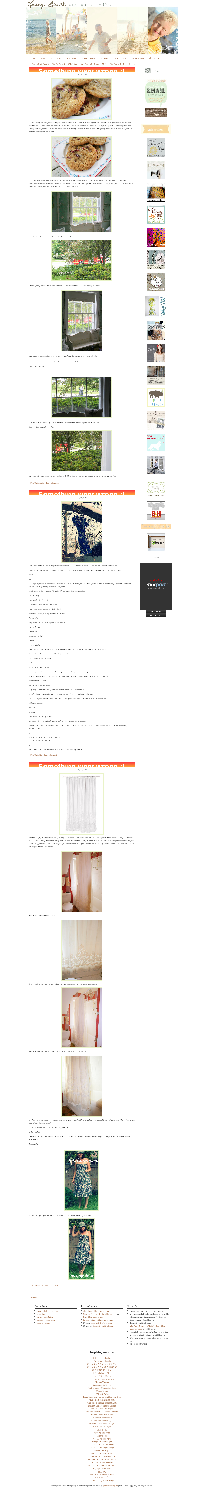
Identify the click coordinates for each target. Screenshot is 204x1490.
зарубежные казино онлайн (102, 1378)
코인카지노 (102, 1429)
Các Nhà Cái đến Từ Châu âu (102, 1444)
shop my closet (43, 1322)
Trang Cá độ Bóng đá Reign (102, 1447)
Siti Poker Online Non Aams (102, 1474)
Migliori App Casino (102, 1357)
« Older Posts (33, 1297)
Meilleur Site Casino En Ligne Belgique (119, 64)
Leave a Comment (52, 483)
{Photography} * (89, 58)
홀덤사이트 (154, 58)
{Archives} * (56, 58)
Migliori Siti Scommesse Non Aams (102, 1402)
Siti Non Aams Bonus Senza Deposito (102, 1411)
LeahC (86, 1319)
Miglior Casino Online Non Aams (102, 1387)
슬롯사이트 (102, 1435)
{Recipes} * (104, 58)
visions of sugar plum (46, 1319)
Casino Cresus (102, 1390)
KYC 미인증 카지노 (102, 1372)
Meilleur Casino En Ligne (102, 1408)
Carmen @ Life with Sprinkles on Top (99, 1313)
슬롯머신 (102, 1471)
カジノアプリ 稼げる (102, 1375)
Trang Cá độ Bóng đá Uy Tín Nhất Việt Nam (102, 1396)
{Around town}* (139, 58)
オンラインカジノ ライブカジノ (102, 1363)
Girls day (41, 1313)
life (40, 755)
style (41, 1285)
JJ (84, 1310)
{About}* (44, 58)
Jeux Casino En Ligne (90, 64)
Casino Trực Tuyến (102, 1450)
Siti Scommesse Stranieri (102, 1417)
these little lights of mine (47, 1310)
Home (34, 58)
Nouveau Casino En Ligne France (102, 1459)
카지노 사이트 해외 (102, 1438)
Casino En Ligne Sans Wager (102, 1480)
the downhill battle (45, 1316)
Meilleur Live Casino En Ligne (102, 1423)
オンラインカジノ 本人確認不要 (102, 1366)
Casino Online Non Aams (102, 1414)
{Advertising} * (72, 58)
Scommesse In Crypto (102, 1384)
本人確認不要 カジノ (102, 1369)
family (41, 483)
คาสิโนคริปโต (102, 1393)
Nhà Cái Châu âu (102, 1381)
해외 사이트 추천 (102, 1432)
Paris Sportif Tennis (102, 1360)
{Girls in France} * (121, 58)
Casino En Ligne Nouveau (102, 1462)
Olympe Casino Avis (102, 1468)
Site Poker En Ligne (102, 1426)
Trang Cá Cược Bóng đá (102, 1441)
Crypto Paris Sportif (40, 64)
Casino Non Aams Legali (102, 1420)
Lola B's (102, 27)
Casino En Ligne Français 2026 (102, 1456)
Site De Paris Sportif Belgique (65, 64)
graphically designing (110, 1485)
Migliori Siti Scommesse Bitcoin (102, 1405)
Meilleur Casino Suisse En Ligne (102, 1465)
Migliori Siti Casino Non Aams (102, 1399)
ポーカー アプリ (102, 1477)
